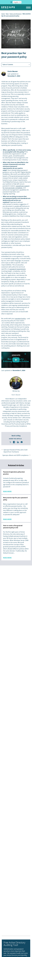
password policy (20, 318)
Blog (7, 14)
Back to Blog (16, 436)
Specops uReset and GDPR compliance (15, 455)
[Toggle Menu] (27, 7)
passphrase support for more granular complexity (16, 187)
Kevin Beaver (13, 71)
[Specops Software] (8, 8)
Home (3, 14)
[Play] (16, 360)
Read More (7, 491)
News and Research (16, 14)
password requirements (18, 269)
